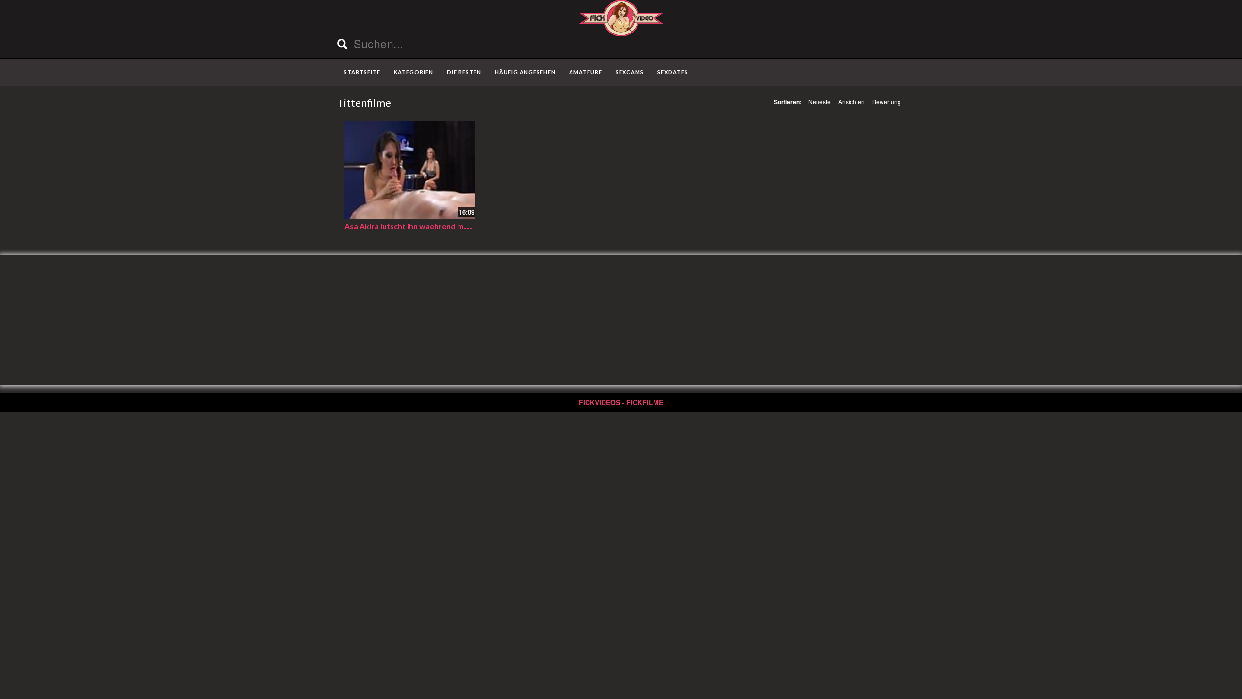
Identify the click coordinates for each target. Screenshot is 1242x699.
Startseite (362, 72)
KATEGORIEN (413, 72)
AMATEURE (585, 72)
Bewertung (886, 102)
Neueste (819, 102)
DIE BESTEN (464, 72)
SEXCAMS (630, 72)
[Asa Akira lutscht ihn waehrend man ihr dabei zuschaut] (409, 170)
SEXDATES (672, 72)
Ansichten (851, 102)
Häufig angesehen (525, 72)
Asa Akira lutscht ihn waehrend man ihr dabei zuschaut (441, 226)
